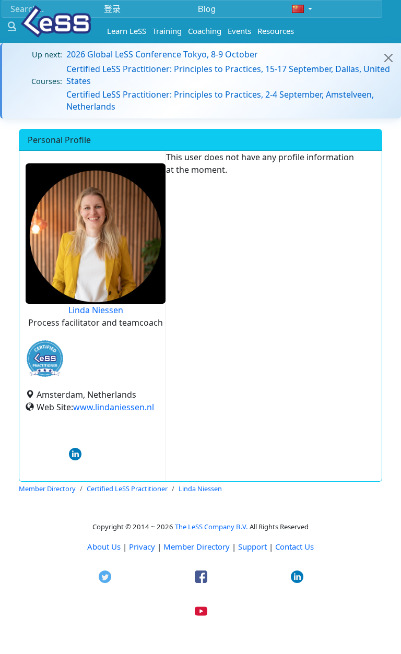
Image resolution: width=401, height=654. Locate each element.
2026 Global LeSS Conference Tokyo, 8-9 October (162, 54)
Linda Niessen (95, 310)
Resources (275, 31)
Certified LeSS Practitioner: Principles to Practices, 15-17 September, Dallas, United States (228, 74)
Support (252, 546)
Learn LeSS (126, 31)
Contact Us (294, 546)
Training (167, 31)
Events (239, 31)
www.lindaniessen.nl (113, 407)
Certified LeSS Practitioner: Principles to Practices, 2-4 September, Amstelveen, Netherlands (220, 100)
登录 (112, 9)
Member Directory (196, 546)
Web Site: (55, 407)
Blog (207, 9)
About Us (104, 546)
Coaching (204, 31)
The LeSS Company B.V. (211, 526)
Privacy (142, 546)
